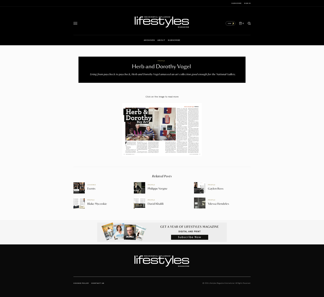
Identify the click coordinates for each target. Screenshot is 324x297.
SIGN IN (247, 3)
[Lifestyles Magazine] (162, 21)
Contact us (97, 283)
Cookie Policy (81, 283)
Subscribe (236, 3)
